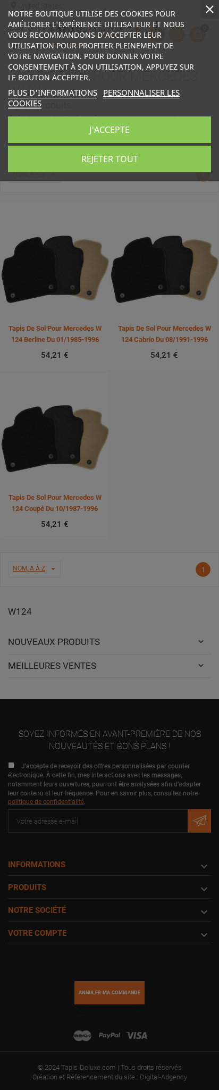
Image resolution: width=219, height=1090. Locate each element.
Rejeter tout (109, 159)
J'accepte (109, 130)
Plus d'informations (52, 92)
